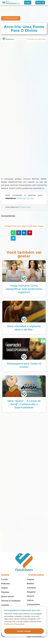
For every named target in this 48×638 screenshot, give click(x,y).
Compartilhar (33, 604)
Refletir (30, 583)
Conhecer (31, 588)
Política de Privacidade (14, 624)
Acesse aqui (25, 207)
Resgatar (31, 592)
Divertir (30, 596)
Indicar (30, 600)
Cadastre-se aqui (25, 198)
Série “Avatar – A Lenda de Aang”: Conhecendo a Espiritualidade (24, 404)
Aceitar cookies (24, 631)
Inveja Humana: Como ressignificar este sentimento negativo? (24, 289)
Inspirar (30, 579)
